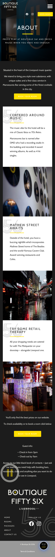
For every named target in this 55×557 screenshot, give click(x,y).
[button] (50, 6)
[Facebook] (27, 14)
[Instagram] (32, 14)
